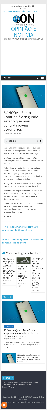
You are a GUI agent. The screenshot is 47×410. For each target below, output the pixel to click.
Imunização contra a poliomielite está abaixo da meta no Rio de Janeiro (22, 241)
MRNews (11, 387)
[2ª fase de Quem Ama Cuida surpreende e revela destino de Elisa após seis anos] (23, 302)
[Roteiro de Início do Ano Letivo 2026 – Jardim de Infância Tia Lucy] (23, 258)
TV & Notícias (9, 326)
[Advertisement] (23, 59)
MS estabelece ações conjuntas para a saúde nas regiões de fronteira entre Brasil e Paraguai (29, 357)
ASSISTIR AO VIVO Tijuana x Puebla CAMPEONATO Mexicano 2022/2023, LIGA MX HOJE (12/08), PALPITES (37, 272)
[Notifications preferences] (4, 405)
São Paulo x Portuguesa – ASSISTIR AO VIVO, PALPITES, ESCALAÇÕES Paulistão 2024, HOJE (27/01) (9, 268)
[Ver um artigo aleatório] (42, 78)
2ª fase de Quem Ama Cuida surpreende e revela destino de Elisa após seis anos (21, 333)
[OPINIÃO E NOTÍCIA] (4, 78)
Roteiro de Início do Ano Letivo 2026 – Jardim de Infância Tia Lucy (23, 273)
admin (21, 133)
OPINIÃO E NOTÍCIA (23, 31)
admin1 (20, 339)
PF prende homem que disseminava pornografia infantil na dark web (20, 228)
